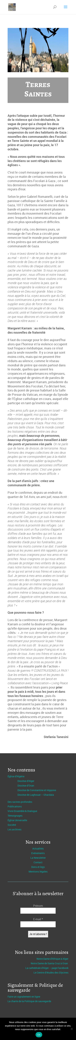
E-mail (38, 919)
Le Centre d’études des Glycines (51, 972)
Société (12, 824)
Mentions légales (38, 871)
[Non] (71, 1029)
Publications (15, 806)
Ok (38, 1034)
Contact (38, 862)
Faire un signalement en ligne (24, 996)
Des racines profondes (20, 801)
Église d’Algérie (16, 776)
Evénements (38, 853)
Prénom (38, 906)
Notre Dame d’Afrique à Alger (52, 958)
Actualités (38, 848)
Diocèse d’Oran (25, 785)
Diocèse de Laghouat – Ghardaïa (35, 794)
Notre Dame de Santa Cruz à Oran (49, 963)
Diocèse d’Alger (25, 781)
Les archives (14, 829)
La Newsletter (38, 857)
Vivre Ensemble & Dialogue (22, 811)
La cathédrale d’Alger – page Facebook (46, 968)
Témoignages (15, 815)
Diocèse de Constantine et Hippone (36, 790)
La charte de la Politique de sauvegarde (29, 1001)
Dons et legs (38, 867)
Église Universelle (17, 820)
